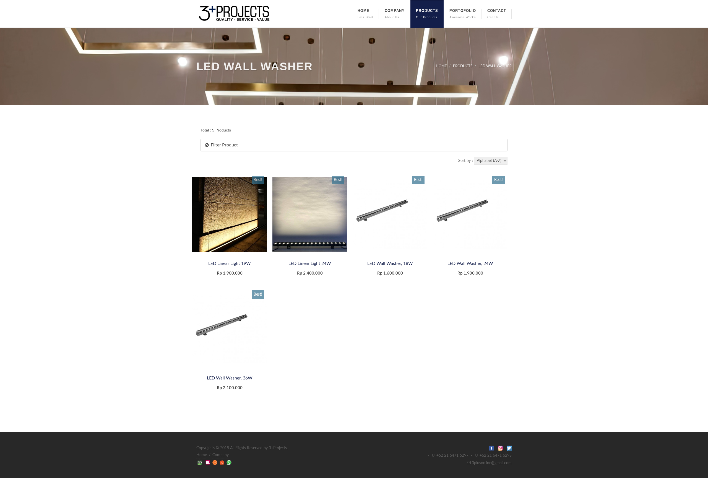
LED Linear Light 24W (309, 263)
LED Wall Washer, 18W (390, 263)
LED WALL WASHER (495, 66)
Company (220, 455)
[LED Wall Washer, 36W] (229, 329)
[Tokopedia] (200, 462)
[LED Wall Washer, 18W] (390, 214)
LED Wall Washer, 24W (470, 263)
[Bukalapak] (208, 462)
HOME (441, 66)
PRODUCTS (462, 66)
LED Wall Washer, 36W (230, 378)
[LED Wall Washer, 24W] (470, 214)
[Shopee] (222, 462)
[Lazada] (215, 462)
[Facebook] (493, 448)
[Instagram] (502, 448)
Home (201, 455)
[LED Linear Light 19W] (229, 214)
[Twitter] (509, 448)
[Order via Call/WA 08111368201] (229, 462)
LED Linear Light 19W (229, 263)
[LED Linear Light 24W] (309, 214)
